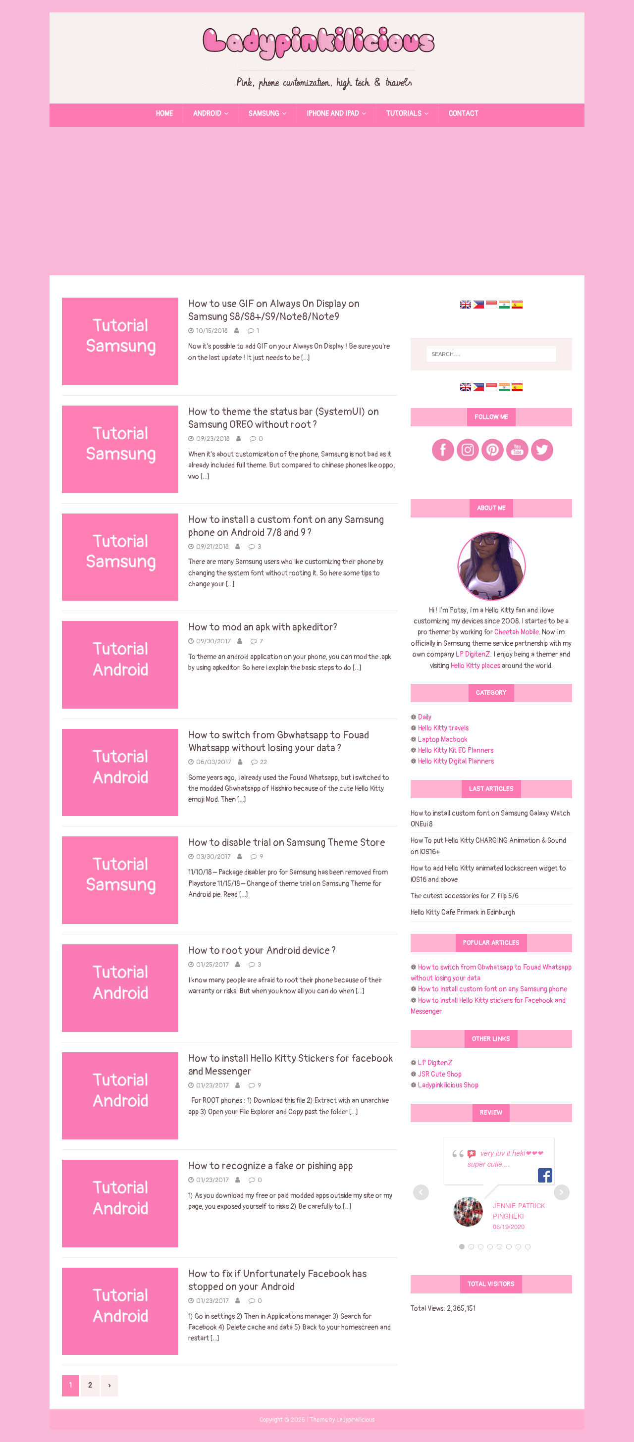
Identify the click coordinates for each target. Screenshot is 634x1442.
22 (263, 762)
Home (164, 113)
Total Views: (429, 1308)
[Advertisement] (317, 201)
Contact (463, 113)
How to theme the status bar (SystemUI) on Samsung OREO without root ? (283, 418)
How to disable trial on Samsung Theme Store (286, 842)
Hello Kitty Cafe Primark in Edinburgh (463, 912)
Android (207, 113)
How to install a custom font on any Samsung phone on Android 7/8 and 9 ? (286, 526)
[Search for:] (491, 354)
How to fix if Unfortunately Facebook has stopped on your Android (277, 1280)
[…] (305, 358)
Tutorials (404, 113)
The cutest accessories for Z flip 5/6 (465, 896)
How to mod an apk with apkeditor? (262, 627)
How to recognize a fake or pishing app (270, 1166)
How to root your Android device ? (262, 950)
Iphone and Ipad (333, 113)
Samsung (264, 113)
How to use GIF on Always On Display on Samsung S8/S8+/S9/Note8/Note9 (274, 310)
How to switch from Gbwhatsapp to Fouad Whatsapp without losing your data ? (278, 741)
